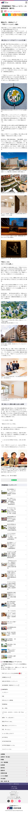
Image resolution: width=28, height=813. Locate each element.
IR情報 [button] (2, 759)
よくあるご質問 (14, 788)
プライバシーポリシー (14, 792)
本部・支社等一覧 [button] (5, 781)
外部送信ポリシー (14, 794)
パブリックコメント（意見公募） (14, 797)
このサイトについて (14, 795)
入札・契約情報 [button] (4, 762)
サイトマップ (14, 791)
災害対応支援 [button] (4, 773)
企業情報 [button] (3, 754)
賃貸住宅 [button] (3, 770)
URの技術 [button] (3, 778)
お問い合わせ (14, 786)
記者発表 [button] (3, 765)
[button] (26, 2)
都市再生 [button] (3, 767)
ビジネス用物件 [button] (4, 775)
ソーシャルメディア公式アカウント (14, 798)
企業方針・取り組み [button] (5, 756)
